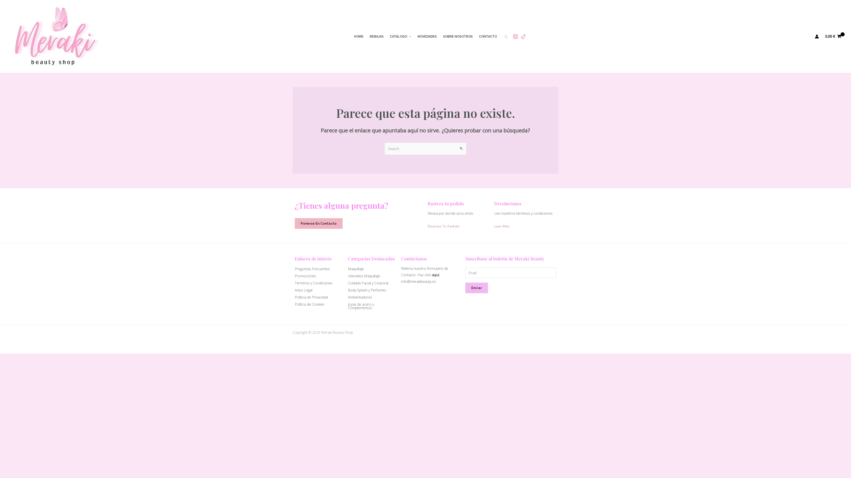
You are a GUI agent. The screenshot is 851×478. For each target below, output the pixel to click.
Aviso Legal (303, 290)
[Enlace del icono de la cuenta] (817, 37)
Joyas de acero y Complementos (361, 306)
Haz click (424, 274)
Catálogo (398, 36)
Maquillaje (356, 268)
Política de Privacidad (311, 297)
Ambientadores (360, 297)
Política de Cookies (309, 304)
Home (358, 36)
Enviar (476, 288)
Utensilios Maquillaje (364, 276)
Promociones (305, 276)
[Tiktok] (523, 36)
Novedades (427, 36)
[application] (409, 36)
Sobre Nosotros (458, 36)
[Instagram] (515, 36)
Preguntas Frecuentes (312, 268)
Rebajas (377, 36)
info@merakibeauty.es (418, 281)
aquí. (436, 274)
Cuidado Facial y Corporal (368, 283)
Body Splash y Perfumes (367, 290)
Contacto (488, 36)
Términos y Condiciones (313, 283)
